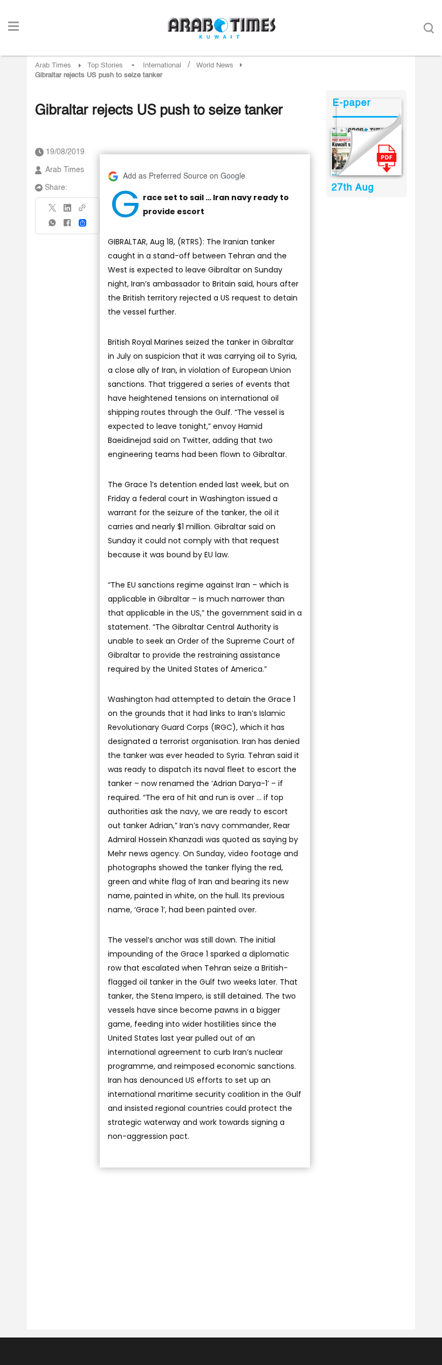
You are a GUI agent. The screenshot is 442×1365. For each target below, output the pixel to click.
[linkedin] (67, 211)
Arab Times (53, 65)
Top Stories (105, 65)
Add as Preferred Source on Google (184, 176)
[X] (52, 211)
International (162, 65)
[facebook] (67, 226)
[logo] (221, 28)
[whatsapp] (52, 226)
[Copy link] (82, 211)
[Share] (82, 223)
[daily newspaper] (366, 151)
